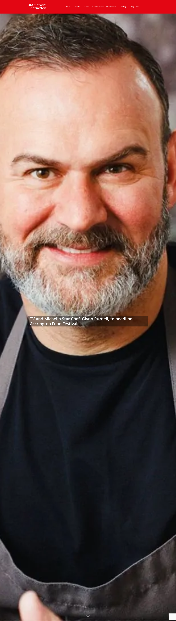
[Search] (141, 7)
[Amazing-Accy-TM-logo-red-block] (37, 4)
